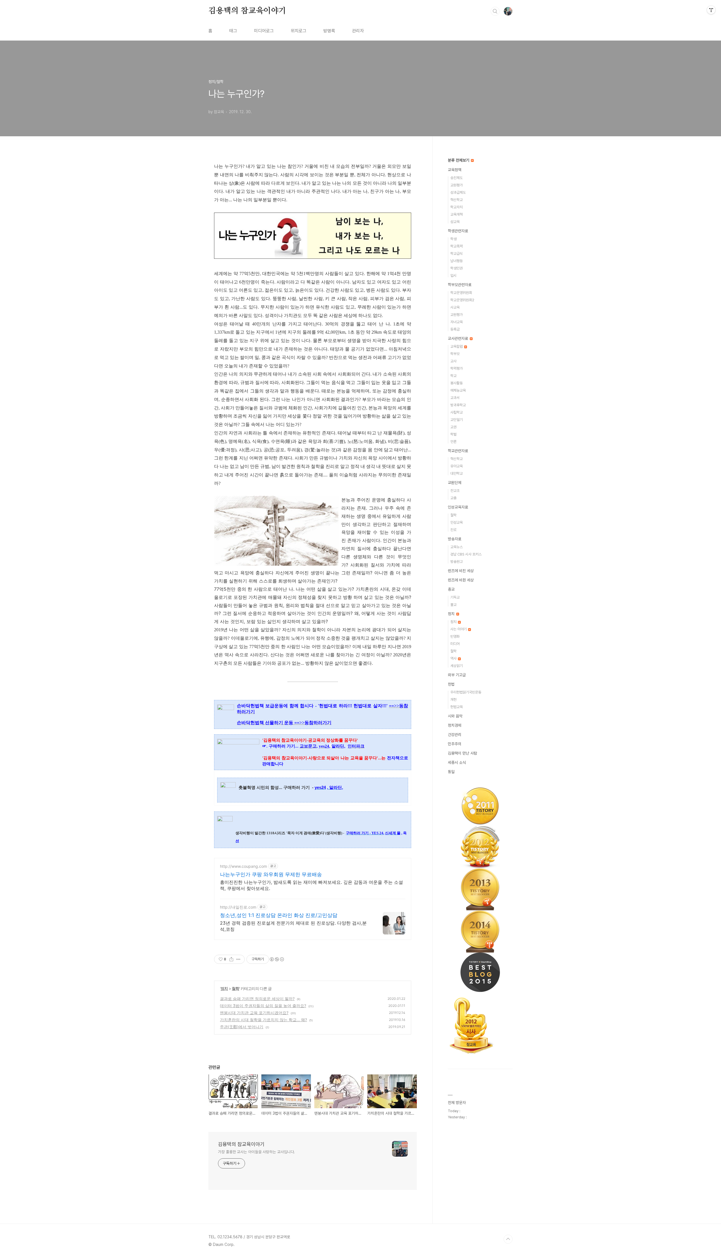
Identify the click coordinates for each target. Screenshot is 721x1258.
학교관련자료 (458, 451)
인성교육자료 (458, 507)
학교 (453, 376)
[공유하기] (231, 959)
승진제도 (456, 178)
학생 (453, 239)
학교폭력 (456, 246)
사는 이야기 (459, 629)
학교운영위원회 (461, 293)
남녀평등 (456, 261)
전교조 (455, 491)
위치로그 (298, 31)
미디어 (455, 644)
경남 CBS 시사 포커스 (466, 554)
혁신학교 (456, 200)
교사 (453, 361)
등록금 (455, 329)
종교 (451, 589)
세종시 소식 (457, 762)
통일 (451, 771)
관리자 (358, 31)
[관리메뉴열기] (711, 10)
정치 (224, 988)
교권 (453, 427)
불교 (453, 605)
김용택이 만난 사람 (462, 753)
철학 (235, 988)
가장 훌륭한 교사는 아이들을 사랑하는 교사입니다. (256, 1152)
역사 (453, 658)
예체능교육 (458, 390)
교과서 (455, 398)
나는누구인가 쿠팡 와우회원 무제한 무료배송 (271, 874)
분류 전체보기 (459, 160)
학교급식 (456, 253)
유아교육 (456, 466)
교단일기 (456, 420)
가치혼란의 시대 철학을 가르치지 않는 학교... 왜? (263, 1019)
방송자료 (454, 539)
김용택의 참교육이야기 (247, 11)
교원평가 (456, 185)
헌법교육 (456, 707)
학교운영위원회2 (462, 300)
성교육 (455, 222)
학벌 (453, 434)
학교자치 (456, 207)
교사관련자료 (458, 338)
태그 (233, 31)
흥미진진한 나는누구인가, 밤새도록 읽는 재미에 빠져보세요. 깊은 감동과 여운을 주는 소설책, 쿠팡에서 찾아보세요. (311, 885)
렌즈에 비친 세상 (461, 570)
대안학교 (456, 473)
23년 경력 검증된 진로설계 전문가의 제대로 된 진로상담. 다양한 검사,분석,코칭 (293, 926)
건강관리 (454, 734)
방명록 (329, 31)
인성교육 (456, 522)
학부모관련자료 (459, 284)
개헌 (453, 699)
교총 (453, 498)
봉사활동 (456, 383)
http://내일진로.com (238, 907)
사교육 (455, 307)
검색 (495, 11)
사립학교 (456, 412)
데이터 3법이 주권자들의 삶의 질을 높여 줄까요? (263, 1005)
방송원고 (456, 561)
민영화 (455, 636)
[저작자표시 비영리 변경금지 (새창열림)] (276, 959)
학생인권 (456, 268)
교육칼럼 (457, 346)
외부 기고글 (457, 675)
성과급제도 (458, 192)
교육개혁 (456, 214)
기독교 (455, 597)
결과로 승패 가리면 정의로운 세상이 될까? (257, 998)
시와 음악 (455, 716)
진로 (453, 530)
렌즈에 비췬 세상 (461, 580)
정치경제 (454, 725)
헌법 (451, 684)
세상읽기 (456, 666)
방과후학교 (458, 405)
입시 (453, 275)
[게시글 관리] (238, 959)
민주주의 (454, 744)
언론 (453, 442)
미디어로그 (264, 31)
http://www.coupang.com (243, 866)
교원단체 (454, 482)
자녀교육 (456, 322)
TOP (508, 1239)
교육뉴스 (456, 547)
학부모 (455, 354)
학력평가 (456, 368)
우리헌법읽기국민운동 (465, 692)
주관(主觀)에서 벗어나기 (241, 1026)
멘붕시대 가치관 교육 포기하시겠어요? (254, 1012)
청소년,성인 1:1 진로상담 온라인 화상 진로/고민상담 (278, 915)
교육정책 (454, 170)
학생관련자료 (458, 231)
